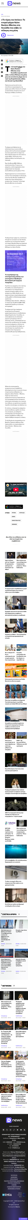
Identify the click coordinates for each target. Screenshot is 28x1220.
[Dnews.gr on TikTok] (14, 1129)
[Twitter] (2, 64)
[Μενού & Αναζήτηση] (2, 3)
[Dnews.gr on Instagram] (10, 1129)
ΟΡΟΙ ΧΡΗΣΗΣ (14, 1179)
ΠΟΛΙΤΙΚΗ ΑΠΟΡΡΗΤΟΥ (14, 1183)
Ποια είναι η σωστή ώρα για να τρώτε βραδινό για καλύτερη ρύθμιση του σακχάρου (6, 1098)
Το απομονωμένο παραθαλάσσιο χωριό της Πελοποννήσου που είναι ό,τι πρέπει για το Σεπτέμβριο (16, 590)
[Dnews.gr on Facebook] (3, 1129)
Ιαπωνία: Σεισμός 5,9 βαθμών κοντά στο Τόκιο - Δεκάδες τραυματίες (21, 962)
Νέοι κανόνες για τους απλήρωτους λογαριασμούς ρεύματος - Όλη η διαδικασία (21, 564)
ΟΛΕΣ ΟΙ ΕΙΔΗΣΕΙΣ (14, 1126)
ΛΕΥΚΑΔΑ (21, 512)
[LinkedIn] (2, 68)
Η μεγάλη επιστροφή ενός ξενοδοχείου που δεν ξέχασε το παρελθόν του (21, 656)
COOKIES (14, 1185)
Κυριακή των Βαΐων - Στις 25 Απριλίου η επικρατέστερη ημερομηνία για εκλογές (15, 636)
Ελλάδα (3, 943)
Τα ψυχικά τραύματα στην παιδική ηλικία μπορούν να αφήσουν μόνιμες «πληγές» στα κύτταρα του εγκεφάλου (16, 791)
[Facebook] (2, 60)
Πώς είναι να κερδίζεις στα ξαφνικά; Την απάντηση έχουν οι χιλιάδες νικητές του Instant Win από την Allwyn (16, 701)
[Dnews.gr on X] (7, 1129)
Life (2, 14)
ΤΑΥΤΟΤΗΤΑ (14, 1175)
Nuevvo (18, 1206)
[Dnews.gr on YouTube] (21, 1129)
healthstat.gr (19, 1015)
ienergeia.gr (4, 1015)
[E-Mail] (2, 72)
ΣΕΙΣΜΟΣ (14, 524)
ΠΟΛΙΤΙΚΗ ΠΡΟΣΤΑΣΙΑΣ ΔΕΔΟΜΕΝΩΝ (14, 1181)
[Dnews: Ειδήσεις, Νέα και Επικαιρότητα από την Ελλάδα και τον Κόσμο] (14, 3)
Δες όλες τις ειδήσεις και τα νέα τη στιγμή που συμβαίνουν (16, 539)
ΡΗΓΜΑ (14, 512)
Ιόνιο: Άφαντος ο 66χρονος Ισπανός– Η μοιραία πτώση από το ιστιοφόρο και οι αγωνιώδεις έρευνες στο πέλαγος (6, 964)
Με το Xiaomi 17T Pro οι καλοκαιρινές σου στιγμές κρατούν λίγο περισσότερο (10, 656)
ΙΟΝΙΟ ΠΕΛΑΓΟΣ (16, 520)
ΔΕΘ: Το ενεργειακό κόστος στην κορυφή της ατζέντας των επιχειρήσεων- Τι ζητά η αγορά (14, 814)
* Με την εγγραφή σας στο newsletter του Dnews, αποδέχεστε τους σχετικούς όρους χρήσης (15, 267)
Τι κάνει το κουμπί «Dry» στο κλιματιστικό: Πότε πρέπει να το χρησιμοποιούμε (14, 883)
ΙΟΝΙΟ (13, 516)
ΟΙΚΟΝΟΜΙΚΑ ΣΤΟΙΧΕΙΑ (14, 1188)
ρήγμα (20, 67)
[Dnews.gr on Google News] (17, 1129)
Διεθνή (17, 971)
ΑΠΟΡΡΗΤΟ (24, 1218)
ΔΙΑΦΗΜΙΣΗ (14, 1177)
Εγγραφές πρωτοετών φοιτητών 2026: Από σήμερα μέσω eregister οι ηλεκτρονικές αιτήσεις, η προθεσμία (15, 613)
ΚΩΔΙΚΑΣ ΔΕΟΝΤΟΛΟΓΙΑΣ (14, 1186)
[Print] (2, 76)
